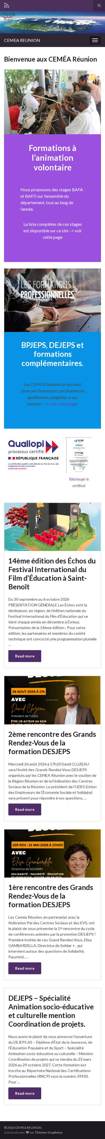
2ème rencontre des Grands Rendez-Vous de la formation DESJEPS (52, 743)
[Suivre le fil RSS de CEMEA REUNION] (6, 4)
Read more (24, 656)
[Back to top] (93, 1127)
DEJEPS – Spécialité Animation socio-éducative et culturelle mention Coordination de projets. (51, 1011)
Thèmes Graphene (48, 1132)
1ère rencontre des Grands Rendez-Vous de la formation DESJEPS (50, 896)
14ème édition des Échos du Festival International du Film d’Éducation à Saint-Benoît (52, 573)
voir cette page (63, 403)
